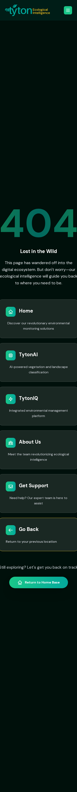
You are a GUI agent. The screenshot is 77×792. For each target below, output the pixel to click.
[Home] (27, 10)
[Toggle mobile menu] (68, 10)
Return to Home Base (42, 582)
